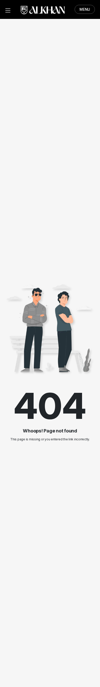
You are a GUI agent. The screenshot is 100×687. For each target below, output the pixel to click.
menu (84, 9)
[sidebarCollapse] (8, 9)
